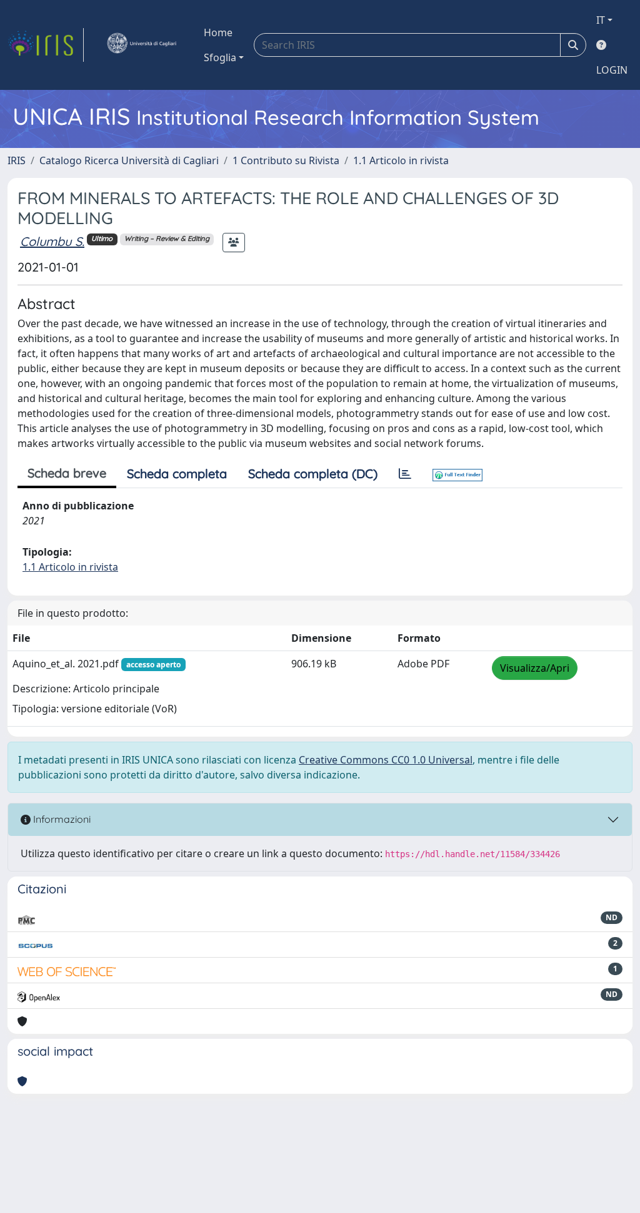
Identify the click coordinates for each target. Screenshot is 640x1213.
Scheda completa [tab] (177, 473)
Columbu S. (52, 241)
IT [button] (600, 20)
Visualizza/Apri (534, 668)
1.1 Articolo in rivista (401, 160)
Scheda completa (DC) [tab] (313, 473)
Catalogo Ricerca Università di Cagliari (129, 160)
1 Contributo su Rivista (285, 160)
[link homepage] (46, 45)
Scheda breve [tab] (67, 473)
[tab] (405, 474)
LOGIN (612, 70)
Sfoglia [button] (220, 57)
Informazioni (61, 819)
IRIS (17, 160)
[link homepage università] (141, 45)
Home (218, 32)
